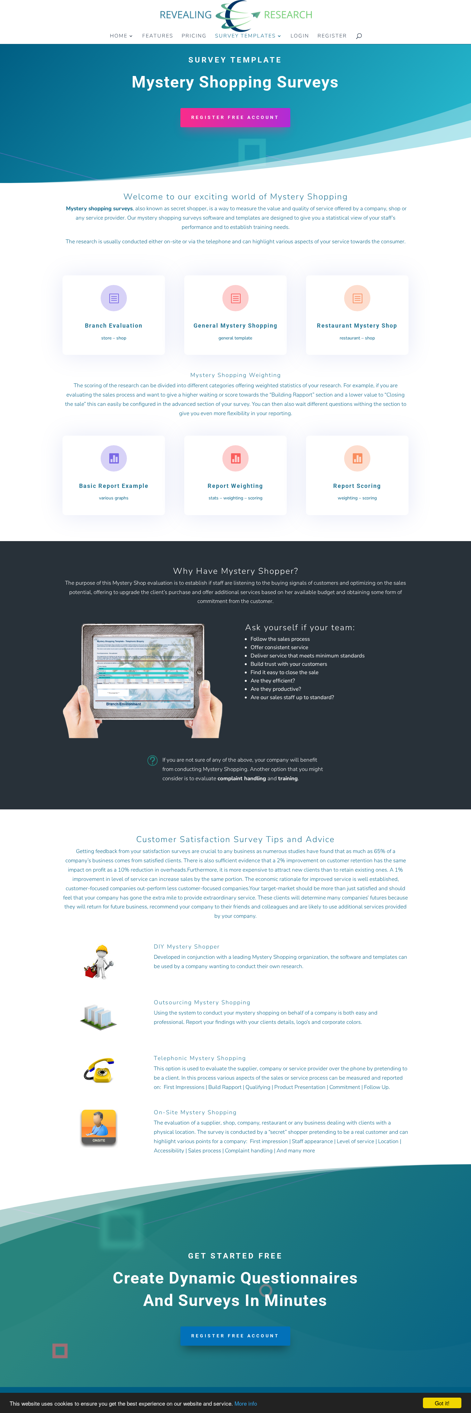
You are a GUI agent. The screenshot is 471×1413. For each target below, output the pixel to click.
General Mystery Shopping (235, 325)
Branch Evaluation (114, 325)
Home (119, 36)
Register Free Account (235, 117)
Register (332, 36)
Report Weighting (235, 485)
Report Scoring (357, 485)
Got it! (442, 1403)
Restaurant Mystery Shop (357, 325)
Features (157, 36)
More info (246, 1403)
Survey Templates (245, 36)
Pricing (194, 36)
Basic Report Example (114, 485)
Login (300, 36)
